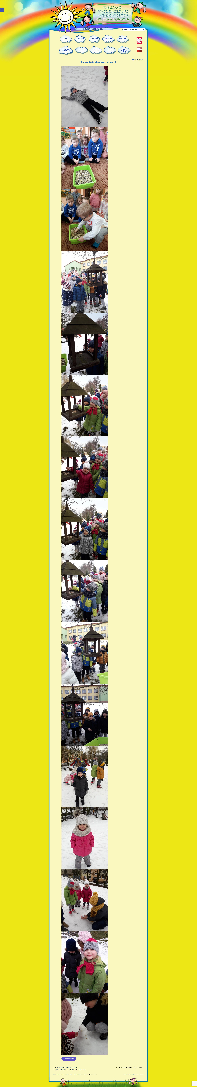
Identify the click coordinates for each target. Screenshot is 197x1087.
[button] (2, 10)
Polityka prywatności (90, 1074)
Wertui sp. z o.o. (139, 1074)
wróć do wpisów (69, 1058)
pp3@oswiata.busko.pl (125, 1067)
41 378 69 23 (140, 1067)
